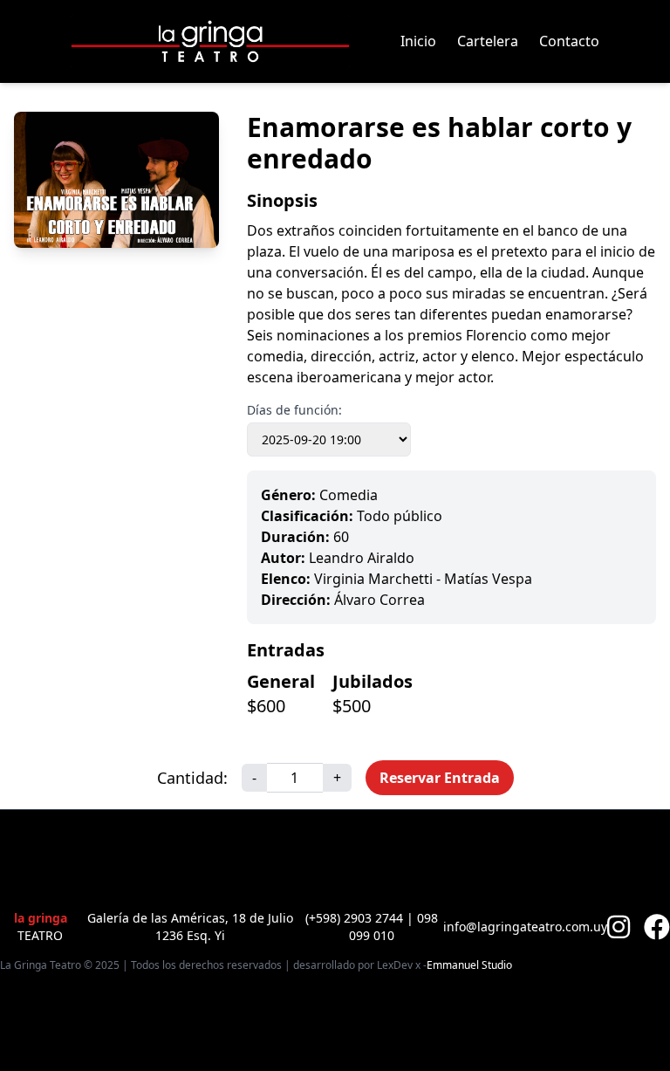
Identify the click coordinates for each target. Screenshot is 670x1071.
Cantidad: (192, 777)
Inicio (418, 41)
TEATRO (40, 927)
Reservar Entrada (439, 777)
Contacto (569, 41)
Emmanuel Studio (469, 965)
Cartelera (487, 41)
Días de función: (294, 410)
